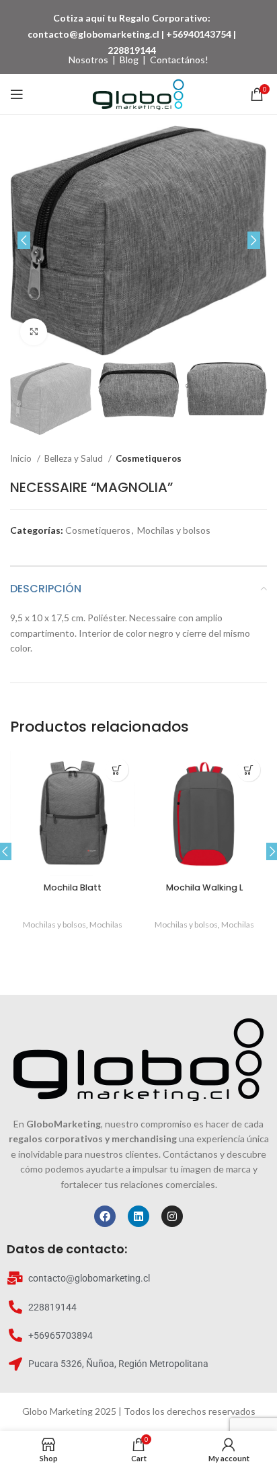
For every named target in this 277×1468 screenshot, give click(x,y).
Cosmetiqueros (149, 458)
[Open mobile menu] (16, 94)
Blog (129, 59)
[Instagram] (172, 1216)
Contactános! (179, 59)
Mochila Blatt (73, 887)
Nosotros (88, 59)
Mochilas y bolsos (173, 530)
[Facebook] (105, 1216)
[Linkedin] (138, 1216)
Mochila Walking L (204, 887)
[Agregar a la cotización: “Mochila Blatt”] (116, 769)
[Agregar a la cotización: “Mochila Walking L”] (248, 769)
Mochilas (105, 924)
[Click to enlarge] (33, 331)
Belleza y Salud (74, 458)
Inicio (22, 458)
